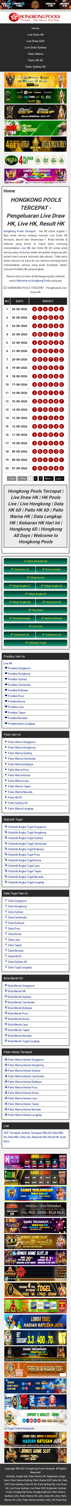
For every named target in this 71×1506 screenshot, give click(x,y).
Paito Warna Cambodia (22, 758)
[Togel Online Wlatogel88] (35, 1273)
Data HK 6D (14, 956)
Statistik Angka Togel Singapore (27, 826)
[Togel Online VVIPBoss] (35, 80)
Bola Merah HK (17, 991)
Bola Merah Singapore (21, 985)
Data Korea (14, 934)
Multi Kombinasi (53, 618)
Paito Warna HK (37, 1476)
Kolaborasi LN (53, 634)
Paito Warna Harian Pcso (22, 1087)
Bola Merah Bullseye (20, 1008)
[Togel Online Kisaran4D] (35, 128)
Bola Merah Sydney (19, 996)
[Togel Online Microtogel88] (35, 1161)
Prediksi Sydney (17, 679)
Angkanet (51, 1488)
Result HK (53, 1137)
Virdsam (10, 1476)
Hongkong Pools (22, 1492)
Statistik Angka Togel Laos (24, 865)
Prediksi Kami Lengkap (21, 723)
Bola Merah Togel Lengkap (24, 1041)
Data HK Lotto (52, 1495)
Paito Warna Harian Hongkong (26, 1065)
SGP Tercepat (12, 1132)
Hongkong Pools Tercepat (20, 231)
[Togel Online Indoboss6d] (35, 1177)
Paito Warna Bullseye (20, 764)
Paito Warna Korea (19, 775)
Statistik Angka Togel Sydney (25, 838)
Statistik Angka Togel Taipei (24, 871)
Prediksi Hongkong (19, 673)
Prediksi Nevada (17, 718)
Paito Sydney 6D (36, 66)
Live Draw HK (35, 34)
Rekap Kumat (37, 577)
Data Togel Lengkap (20, 967)
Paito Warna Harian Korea (23, 1092)
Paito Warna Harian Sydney (24, 1070)
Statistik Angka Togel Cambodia (27, 843)
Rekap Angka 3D (53, 585)
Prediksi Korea (16, 701)
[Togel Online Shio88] (35, 1439)
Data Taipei (15, 945)
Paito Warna (35, 54)
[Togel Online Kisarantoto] (35, 144)
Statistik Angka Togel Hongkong (27, 832)
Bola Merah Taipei (19, 1030)
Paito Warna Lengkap (21, 808)
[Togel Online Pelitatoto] (35, 160)
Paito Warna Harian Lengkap (25, 1114)
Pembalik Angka (21, 618)
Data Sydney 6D (17, 961)
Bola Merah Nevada (19, 1035)
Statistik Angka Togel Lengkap (26, 882)
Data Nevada (15, 950)
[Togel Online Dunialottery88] (35, 1370)
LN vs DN (37, 626)
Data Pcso (14, 928)
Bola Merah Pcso (18, 1013)
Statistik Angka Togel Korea (24, 860)
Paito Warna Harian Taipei (23, 1104)
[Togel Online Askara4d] (35, 1241)
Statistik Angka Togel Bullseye (26, 849)
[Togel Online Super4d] (35, 112)
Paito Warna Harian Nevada (24, 1109)
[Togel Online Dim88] (35, 96)
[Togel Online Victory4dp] (35, 1193)
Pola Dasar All (53, 602)
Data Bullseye (16, 922)
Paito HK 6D (35, 60)
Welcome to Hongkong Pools (33, 280)
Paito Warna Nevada (20, 792)
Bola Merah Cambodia (21, 1002)
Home (35, 28)
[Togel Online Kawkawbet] (35, 1209)
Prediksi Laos (16, 706)
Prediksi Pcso (16, 696)
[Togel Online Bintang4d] (35, 1257)
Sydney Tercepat (31, 1132)
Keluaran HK (39, 1137)
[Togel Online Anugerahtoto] (35, 1386)
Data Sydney (15, 912)
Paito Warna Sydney (20, 753)
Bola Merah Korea (18, 1018)
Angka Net (22, 1476)
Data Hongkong (17, 906)
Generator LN (21, 569)
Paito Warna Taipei (19, 786)
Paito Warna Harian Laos (22, 1098)
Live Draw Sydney (35, 47)
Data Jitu (25, 1137)
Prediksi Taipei (16, 712)
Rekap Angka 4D (21, 602)
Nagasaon (52, 1476)
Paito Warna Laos (18, 780)
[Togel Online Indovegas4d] (35, 1455)
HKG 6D (47, 1132)
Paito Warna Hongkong (21, 747)
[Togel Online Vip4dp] (35, 1353)
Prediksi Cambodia (19, 684)
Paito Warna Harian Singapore (26, 1059)
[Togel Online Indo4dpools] (35, 1321)
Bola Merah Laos (18, 1024)
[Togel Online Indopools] (19, 1428)
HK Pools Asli (59, 1499)
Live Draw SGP (35, 41)
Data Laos (14, 939)
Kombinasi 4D (21, 634)
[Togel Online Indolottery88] (35, 1402)
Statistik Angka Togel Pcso (24, 854)
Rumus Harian (53, 569)
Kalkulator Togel (37, 642)
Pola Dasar (37, 610)
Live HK (25, 248)
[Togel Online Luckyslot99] (35, 1337)
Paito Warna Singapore (22, 742)
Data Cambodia (17, 917)
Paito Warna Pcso (18, 769)
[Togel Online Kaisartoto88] (35, 1305)
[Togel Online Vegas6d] (35, 1225)
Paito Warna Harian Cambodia (26, 1076)
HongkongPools (42, 1492)
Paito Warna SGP (42, 1480)
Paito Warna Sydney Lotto (37, 1499)
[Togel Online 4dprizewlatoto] (35, 1289)
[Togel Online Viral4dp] (35, 176)
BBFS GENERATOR (37, 561)
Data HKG (13, 1137)
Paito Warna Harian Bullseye (25, 1081)
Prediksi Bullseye (18, 690)
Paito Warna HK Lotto (31, 1495)
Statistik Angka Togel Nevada (25, 876)
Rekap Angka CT (21, 585)
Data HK (56, 1480)
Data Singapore (17, 900)
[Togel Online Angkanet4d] (35, 1418)
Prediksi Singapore (19, 668)
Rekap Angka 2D (37, 593)
